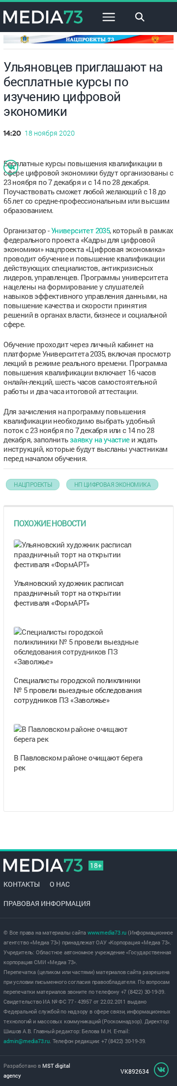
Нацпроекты (33, 484)
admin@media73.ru (26, 1041)
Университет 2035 (80, 230)
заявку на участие (100, 439)
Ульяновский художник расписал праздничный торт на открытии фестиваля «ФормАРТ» (68, 593)
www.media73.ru (107, 932)
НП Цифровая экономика (112, 484)
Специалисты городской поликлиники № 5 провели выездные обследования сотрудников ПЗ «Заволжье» (78, 690)
